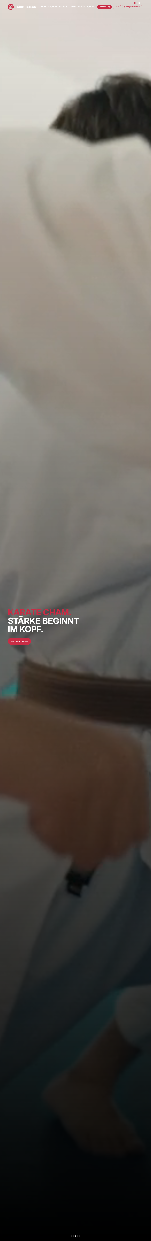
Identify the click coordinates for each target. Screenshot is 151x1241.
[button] (71, 1236)
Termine (72, 7)
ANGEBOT (52, 7)
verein (81, 7)
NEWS (44, 7)
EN (139, 3)
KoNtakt (91, 7)
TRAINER (63, 7)
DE (135, 3)
